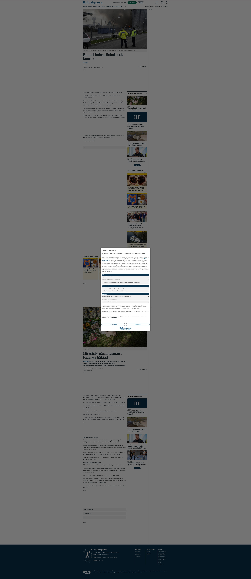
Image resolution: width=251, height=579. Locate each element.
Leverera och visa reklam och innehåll (109, 299)
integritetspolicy (115, 317)
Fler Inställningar (113, 324)
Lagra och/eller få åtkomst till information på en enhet (113, 276)
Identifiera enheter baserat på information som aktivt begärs (114, 290)
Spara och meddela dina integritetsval (109, 301)
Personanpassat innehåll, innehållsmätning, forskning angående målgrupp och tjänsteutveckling (121, 282)
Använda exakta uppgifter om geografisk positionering (113, 288)
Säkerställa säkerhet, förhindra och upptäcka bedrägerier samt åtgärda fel (116, 296)
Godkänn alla (137, 324)
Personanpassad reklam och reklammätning (111, 279)
